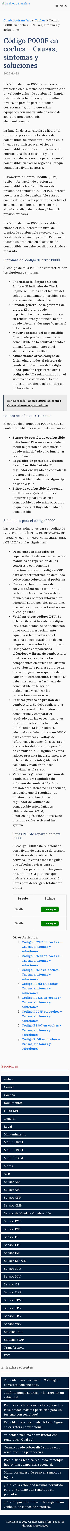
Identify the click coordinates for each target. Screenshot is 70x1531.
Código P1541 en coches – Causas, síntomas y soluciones (41, 1044)
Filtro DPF (11, 1111)
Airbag (8, 1079)
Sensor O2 (11, 1284)
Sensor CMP (13, 1205)
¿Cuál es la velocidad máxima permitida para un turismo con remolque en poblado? (33, 1489)
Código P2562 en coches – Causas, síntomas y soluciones (41, 974)
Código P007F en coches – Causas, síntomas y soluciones (42, 1016)
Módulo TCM (13, 1158)
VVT (7, 1355)
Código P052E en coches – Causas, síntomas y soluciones (42, 1002)
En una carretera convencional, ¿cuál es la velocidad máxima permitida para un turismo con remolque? (33, 1409)
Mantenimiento (15, 1134)
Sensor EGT (12, 1229)
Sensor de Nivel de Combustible (27, 1213)
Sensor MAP (12, 1276)
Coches (39, 20)
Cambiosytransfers (17, 20)
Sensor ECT (12, 1221)
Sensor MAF (12, 1269)
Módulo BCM (13, 1142)
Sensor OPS (12, 1292)
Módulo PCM (13, 1150)
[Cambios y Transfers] (19, 5)
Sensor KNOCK (15, 1261)
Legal (8, 1126)
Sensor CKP (12, 1197)
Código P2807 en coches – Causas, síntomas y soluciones (41, 1030)
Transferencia (14, 1347)
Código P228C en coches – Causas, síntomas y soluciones (42, 946)
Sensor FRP (12, 1237)
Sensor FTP (12, 1245)
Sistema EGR (13, 1332)
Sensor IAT (12, 1253)
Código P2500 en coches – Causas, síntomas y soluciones (42, 960)
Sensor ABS (12, 1182)
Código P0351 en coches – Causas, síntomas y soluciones (41, 988)
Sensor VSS (12, 1324)
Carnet (9, 1087)
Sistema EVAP (14, 1340)
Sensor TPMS (13, 1300)
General (10, 1119)
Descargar (50, 909)
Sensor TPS (12, 1308)
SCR (7, 1174)
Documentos (13, 1103)
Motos (8, 1166)
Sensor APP (12, 1190)
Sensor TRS (12, 1316)
